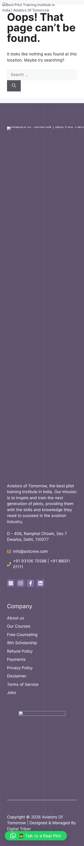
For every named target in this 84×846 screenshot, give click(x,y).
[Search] (14, 85)
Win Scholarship (22, 642)
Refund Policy (20, 651)
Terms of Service (22, 684)
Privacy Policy (20, 667)
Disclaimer (16, 676)
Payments (16, 659)
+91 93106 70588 (29, 561)
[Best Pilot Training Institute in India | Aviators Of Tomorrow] (31, 12)
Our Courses (18, 626)
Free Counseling (22, 634)
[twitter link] (10, 583)
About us (15, 618)
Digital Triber (19, 829)
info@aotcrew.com (30, 551)
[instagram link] (20, 583)
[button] (36, 835)
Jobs (11, 692)
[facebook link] (30, 583)
